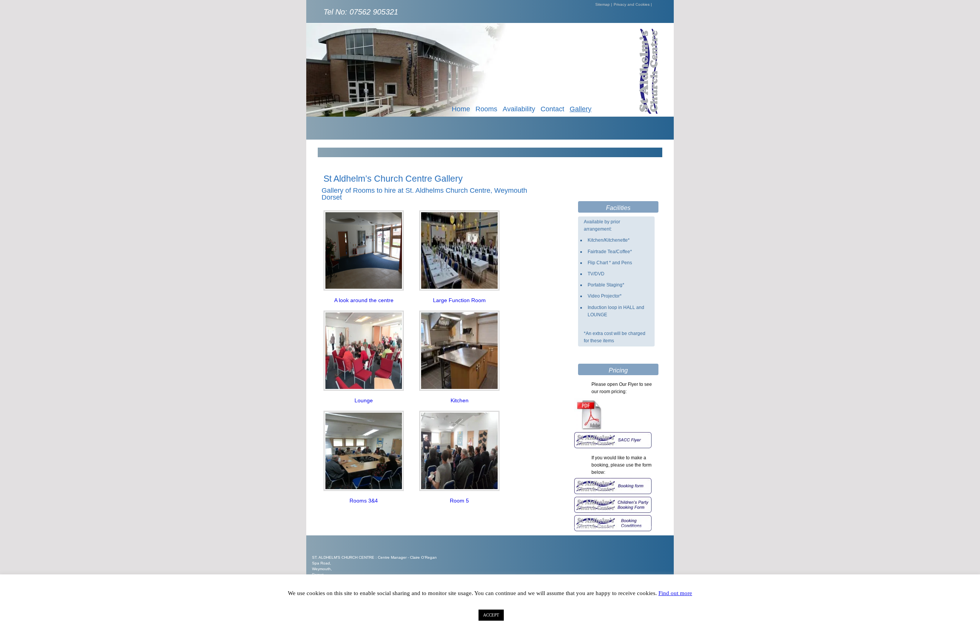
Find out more (675, 593)
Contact (552, 109)
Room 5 (459, 500)
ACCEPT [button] (491, 615)
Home (461, 109)
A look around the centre (364, 300)
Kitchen (460, 400)
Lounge (363, 400)
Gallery (580, 109)
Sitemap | (603, 4)
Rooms (486, 109)
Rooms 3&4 (364, 500)
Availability (519, 109)
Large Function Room (459, 300)
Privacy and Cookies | (633, 4)
